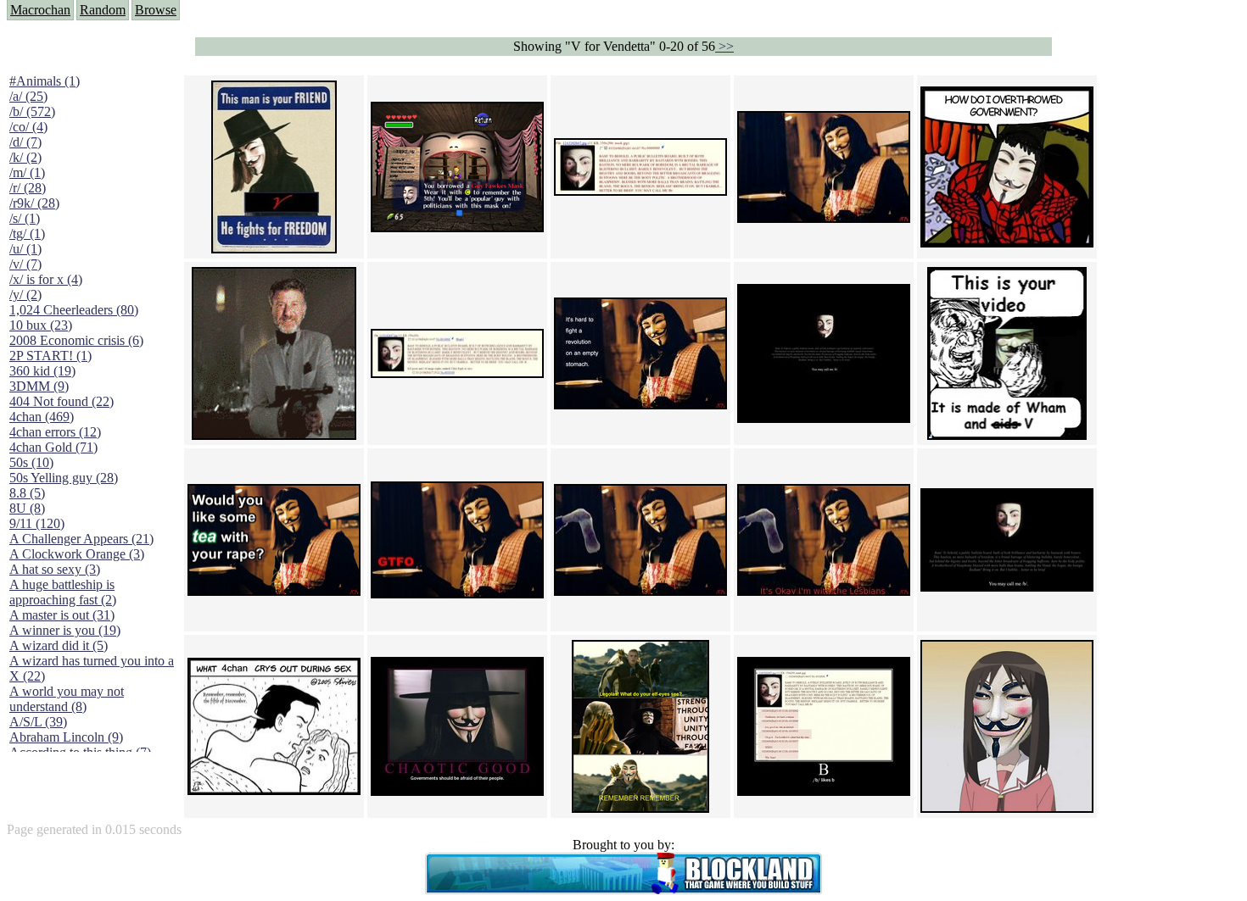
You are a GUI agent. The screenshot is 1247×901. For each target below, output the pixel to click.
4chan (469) (41, 416)
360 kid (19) (42, 371)
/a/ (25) (28, 96)
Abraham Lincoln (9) (66, 737)
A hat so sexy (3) (54, 569)
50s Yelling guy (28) (63, 477)
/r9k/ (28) (34, 203)
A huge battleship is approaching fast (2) (62, 592)
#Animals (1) (44, 81)
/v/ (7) (25, 264)
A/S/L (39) (38, 722)
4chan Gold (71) (53, 447)
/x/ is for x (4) (45, 279)
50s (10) (31, 462)
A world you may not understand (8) (66, 699)
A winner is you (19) (64, 630)
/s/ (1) (24, 218)
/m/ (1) (27, 172)
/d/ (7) (25, 142)
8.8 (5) (27, 493)
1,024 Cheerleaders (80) (73, 310)
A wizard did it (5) (58, 645)
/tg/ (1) (27, 233)
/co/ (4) (28, 127)
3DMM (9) (39, 386)
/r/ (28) (27, 188)
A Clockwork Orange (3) (76, 554)
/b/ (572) (32, 111)
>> (724, 46)
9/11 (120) (36, 523)
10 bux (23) (40, 325)
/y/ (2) (25, 294)
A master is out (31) (62, 615)
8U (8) (27, 508)
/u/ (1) (25, 249)
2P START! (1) (50, 355)
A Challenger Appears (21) (81, 538)
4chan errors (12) (55, 432)
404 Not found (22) (61, 401)
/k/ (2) (25, 157)
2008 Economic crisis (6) (76, 340)
